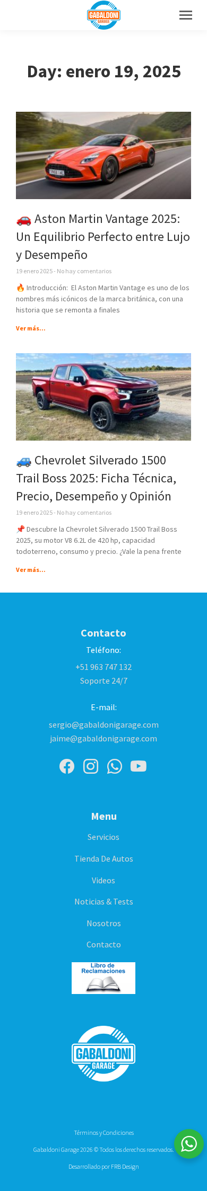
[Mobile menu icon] (185, 15)
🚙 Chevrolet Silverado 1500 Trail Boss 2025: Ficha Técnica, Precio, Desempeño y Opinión (96, 478)
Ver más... (31, 328)
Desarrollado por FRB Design (103, 1166)
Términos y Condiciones (104, 1132)
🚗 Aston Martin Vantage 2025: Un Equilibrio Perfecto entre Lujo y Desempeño (103, 236)
